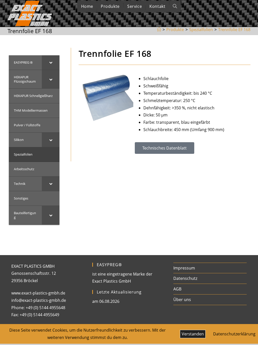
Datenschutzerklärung (234, 334)
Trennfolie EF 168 (234, 29)
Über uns (182, 299)
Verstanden (193, 334)
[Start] (159, 29)
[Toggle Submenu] (50, 62)
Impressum (184, 268)
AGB (177, 289)
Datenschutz (185, 278)
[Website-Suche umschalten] (175, 6)
